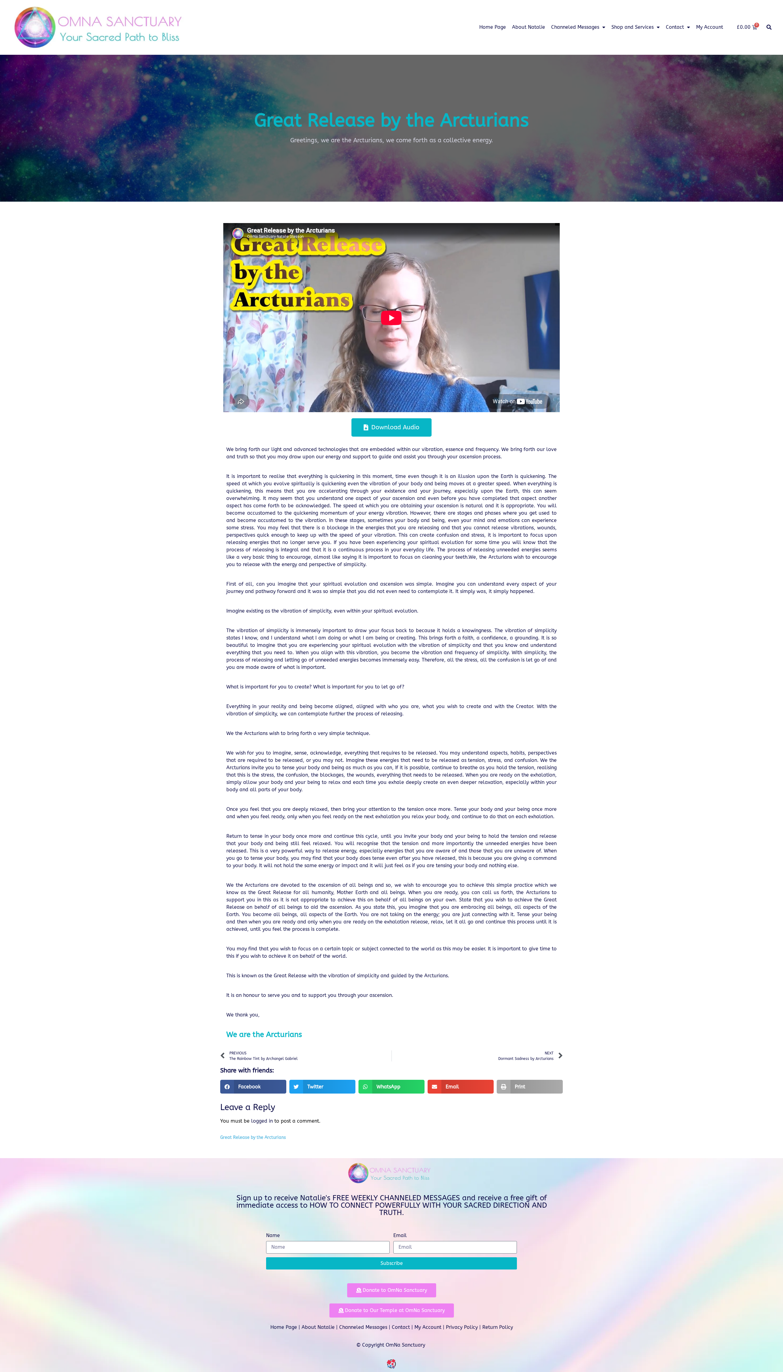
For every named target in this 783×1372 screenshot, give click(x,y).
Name (273, 1235)
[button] (769, 27)
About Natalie (528, 27)
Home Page (492, 27)
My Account (709, 27)
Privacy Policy (462, 1327)
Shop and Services (632, 27)
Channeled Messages (575, 27)
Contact (675, 27)
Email (400, 1235)
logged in (262, 1121)
